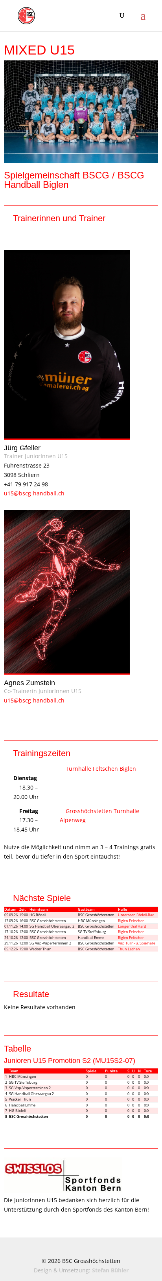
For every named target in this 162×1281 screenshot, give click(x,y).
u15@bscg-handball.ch (34, 493)
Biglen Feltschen (131, 920)
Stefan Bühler (110, 1270)
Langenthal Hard (132, 926)
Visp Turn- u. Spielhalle (136, 943)
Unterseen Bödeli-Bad (136, 914)
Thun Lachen (129, 949)
